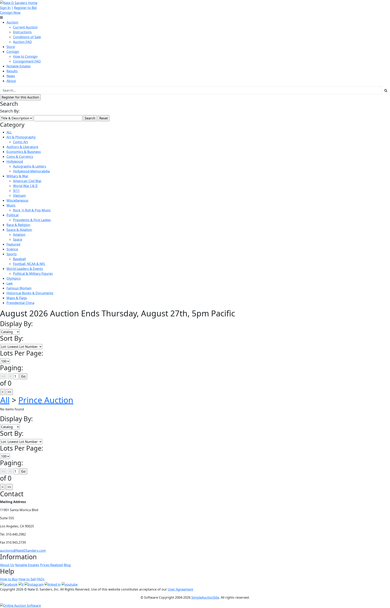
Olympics (13, 278)
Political (12, 215)
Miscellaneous (17, 200)
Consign (12, 51)
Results (12, 71)
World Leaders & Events (24, 268)
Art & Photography (21, 137)
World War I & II (25, 186)
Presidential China (20, 303)
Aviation (19, 234)
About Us (7, 565)
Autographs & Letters (29, 166)
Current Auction (25, 27)
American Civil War (27, 181)
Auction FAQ (22, 42)
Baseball (19, 259)
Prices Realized (51, 565)
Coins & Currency (19, 156)
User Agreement (180, 589)
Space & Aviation (19, 229)
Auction (12, 22)
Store (10, 46)
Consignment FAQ (27, 61)
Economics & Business (23, 151)
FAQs (40, 579)
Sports (11, 254)
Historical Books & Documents (29, 293)
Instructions (22, 32)
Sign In (5, 7)
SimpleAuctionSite (205, 597)
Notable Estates (18, 66)
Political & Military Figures (33, 273)
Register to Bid (25, 7)
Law (9, 283)
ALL (9, 132)
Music (11, 205)
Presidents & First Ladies (32, 220)
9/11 (16, 190)
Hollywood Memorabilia (31, 171)
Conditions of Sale (27, 37)
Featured (13, 244)
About (11, 81)
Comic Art (20, 142)
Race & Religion (18, 225)
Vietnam (19, 195)
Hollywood (14, 161)
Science (12, 249)
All (5, 400)
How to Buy (9, 579)
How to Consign (25, 56)
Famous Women (18, 288)
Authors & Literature (22, 147)
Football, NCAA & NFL (29, 264)
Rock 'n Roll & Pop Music (32, 210)
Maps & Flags (16, 298)
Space (17, 239)
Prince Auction (45, 400)
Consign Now (10, 12)
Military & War (17, 176)
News (10, 76)
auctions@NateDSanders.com (23, 550)
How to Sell (27, 579)
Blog (67, 565)
